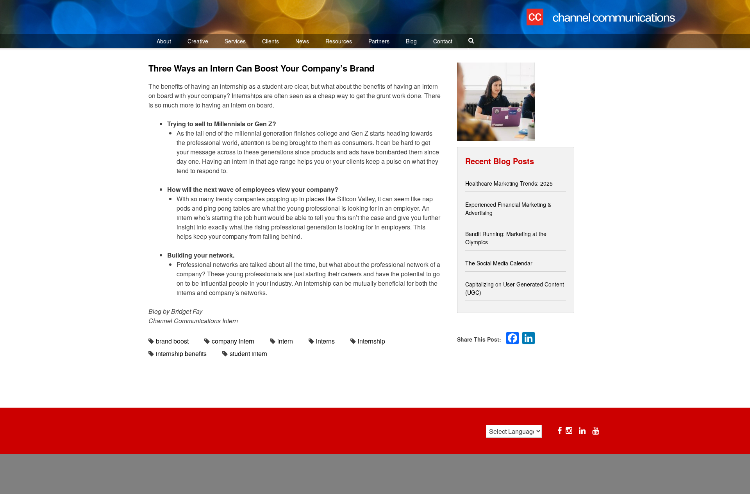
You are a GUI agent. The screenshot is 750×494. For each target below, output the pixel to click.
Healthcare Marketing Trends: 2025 (509, 183)
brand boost (172, 340)
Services (235, 41)
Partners (378, 41)
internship (371, 340)
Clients (270, 41)
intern (285, 340)
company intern (233, 340)
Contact (442, 41)
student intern (248, 353)
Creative (198, 41)
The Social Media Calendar (498, 263)
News (302, 41)
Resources (338, 41)
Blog (411, 41)
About (164, 41)
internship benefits (181, 353)
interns (325, 340)
